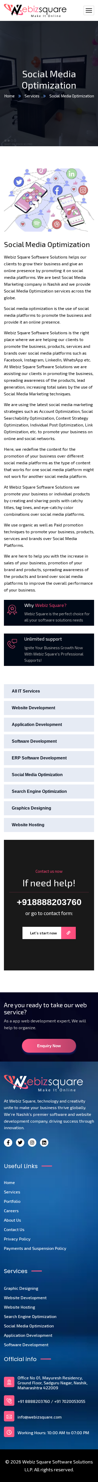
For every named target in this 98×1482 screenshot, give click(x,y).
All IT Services (26, 691)
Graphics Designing (31, 808)
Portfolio (12, 1201)
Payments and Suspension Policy (35, 1248)
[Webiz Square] (35, 10)
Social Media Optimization (37, 774)
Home (9, 95)
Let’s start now (43, 933)
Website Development (33, 708)
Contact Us (14, 1229)
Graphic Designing (21, 1288)
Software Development (34, 741)
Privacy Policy (17, 1238)
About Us (12, 1219)
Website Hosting (28, 825)
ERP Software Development (39, 758)
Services (32, 95)
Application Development (37, 724)
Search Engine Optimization (39, 791)
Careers (11, 1210)
